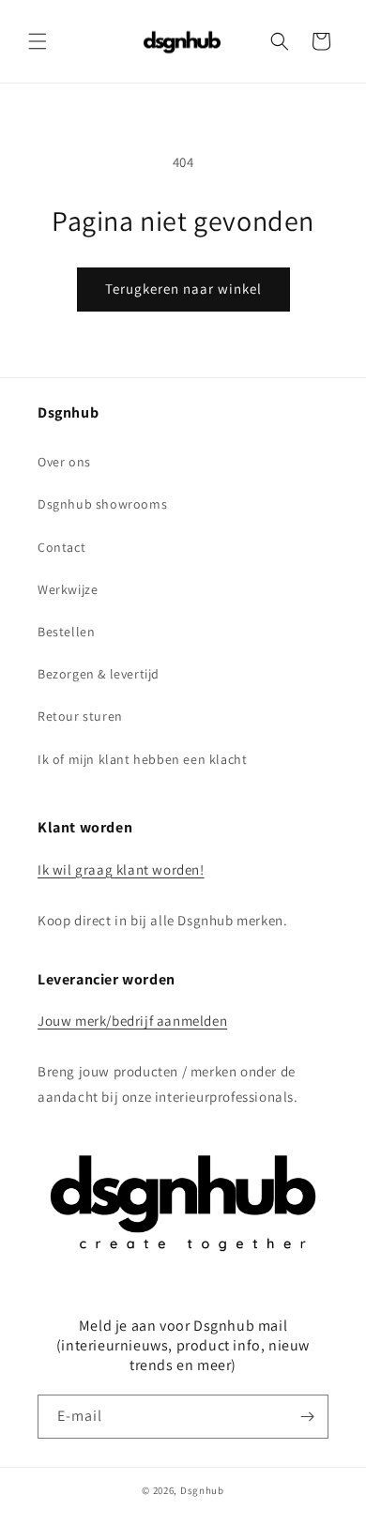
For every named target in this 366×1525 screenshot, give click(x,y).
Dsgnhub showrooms (102, 504)
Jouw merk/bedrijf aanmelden (132, 1020)
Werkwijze (68, 589)
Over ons (64, 461)
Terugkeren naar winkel (183, 288)
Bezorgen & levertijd (99, 673)
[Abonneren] (307, 1417)
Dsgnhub (202, 1490)
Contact (61, 547)
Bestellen (66, 631)
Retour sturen (80, 716)
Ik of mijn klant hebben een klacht (142, 759)
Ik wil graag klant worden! (121, 869)
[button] (37, 41)
